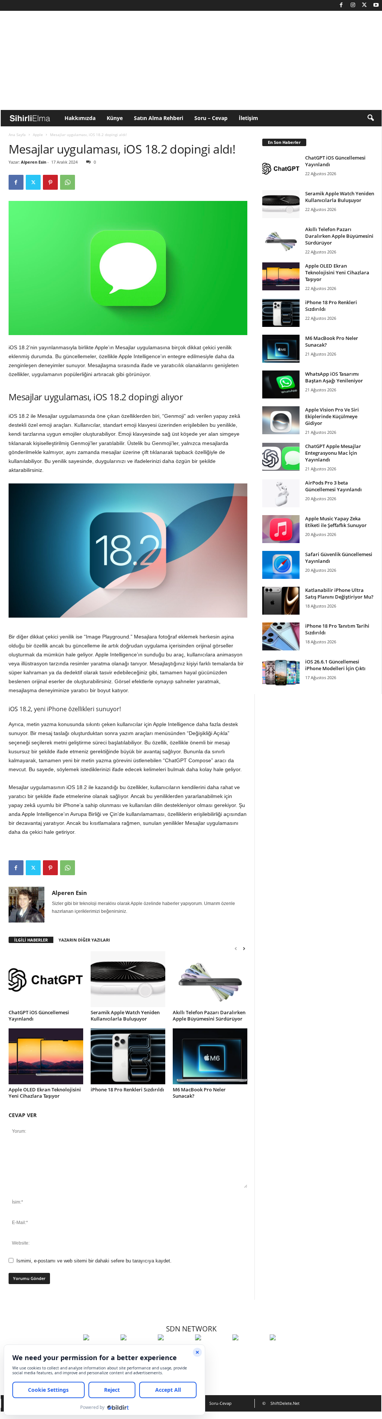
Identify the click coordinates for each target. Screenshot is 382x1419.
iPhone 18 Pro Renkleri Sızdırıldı (127, 1089)
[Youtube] (376, 5)
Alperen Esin (33, 162)
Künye (115, 118)
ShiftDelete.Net (285, 1403)
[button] (370, 118)
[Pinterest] (50, 182)
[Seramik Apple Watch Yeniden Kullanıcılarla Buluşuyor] (128, 979)
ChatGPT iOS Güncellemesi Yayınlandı (39, 1015)
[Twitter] (364, 5)
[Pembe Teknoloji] (249, 1351)
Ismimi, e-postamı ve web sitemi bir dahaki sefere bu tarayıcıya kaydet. (94, 1261)
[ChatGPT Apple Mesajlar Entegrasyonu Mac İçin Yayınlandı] (281, 457)
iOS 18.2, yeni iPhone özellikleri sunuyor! (65, 709)
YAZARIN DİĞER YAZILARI (84, 940)
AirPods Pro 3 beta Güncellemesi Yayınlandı (333, 486)
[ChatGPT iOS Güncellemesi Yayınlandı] (46, 979)
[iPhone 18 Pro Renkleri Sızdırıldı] (128, 1056)
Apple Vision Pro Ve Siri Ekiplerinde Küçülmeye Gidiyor (332, 416)
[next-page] (244, 948)
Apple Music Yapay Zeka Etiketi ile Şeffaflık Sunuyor (336, 522)
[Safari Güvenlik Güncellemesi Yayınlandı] (281, 565)
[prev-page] (235, 948)
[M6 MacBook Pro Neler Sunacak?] (210, 1056)
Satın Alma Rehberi (158, 118)
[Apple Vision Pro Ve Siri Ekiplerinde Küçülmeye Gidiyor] (281, 420)
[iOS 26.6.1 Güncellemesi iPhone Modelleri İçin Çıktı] (281, 672)
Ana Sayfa (17, 134)
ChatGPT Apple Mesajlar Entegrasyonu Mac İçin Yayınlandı (333, 453)
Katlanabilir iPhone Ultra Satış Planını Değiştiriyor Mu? (339, 593)
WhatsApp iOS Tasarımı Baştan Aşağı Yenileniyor (334, 377)
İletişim (248, 118)
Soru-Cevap (220, 1403)
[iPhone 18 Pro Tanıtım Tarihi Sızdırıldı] (281, 636)
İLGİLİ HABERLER (31, 940)
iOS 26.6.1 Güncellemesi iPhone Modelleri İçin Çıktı (335, 665)
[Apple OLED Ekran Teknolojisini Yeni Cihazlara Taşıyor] (46, 1056)
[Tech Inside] (212, 1351)
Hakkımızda (80, 118)
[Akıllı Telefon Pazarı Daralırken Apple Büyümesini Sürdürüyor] (210, 979)
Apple (38, 134)
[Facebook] (341, 5)
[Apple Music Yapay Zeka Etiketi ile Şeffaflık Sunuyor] (281, 529)
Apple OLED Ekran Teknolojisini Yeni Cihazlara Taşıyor (45, 1092)
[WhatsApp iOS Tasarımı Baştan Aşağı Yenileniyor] (281, 384)
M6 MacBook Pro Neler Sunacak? (199, 1092)
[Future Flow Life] (286, 1351)
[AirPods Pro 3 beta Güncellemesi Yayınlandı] (281, 493)
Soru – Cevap (211, 118)
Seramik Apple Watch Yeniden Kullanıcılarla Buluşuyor (125, 1015)
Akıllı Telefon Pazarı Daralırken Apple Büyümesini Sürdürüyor (209, 1015)
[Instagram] (352, 5)
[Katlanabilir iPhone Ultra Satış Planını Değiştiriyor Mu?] (281, 601)
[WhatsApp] (67, 182)
